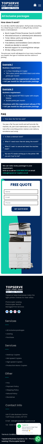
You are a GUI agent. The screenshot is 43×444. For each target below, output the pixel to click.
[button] (21, 119)
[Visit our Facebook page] (7, 311)
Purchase (9, 337)
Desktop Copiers (12, 355)
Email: (20, 421)
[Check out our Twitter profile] (11, 311)
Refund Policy (11, 393)
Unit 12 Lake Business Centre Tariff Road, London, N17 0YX (16, 415)
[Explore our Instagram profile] (15, 311)
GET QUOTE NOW (21, 209)
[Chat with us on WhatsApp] (38, 439)
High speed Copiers (13, 362)
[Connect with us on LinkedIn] (19, 311)
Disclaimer (10, 397)
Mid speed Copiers (13, 358)
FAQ (7, 383)
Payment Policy (12, 386)
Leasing (9, 334)
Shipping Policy (12, 390)
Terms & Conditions (9, 434)
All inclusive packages (14, 330)
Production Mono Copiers (16, 365)
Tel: (13, 425)
